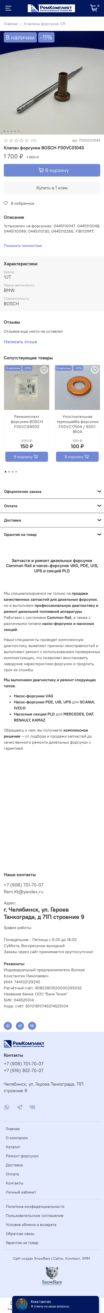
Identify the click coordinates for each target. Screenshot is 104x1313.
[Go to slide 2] (8, 131)
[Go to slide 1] (4, 131)
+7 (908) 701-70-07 (23, 885)
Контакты (14, 1182)
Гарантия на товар (22, 1242)
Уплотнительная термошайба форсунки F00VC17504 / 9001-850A (77, 424)
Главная (11, 23)
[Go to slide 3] (11, 131)
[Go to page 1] (5, 472)
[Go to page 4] (16, 472)
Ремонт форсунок (22, 1155)
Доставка (14, 1164)
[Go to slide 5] (18, 131)
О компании (17, 1137)
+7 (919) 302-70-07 (23, 1070)
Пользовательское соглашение (35, 1215)
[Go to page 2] (9, 472)
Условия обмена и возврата (31, 1224)
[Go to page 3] (12, 472)
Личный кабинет (21, 1192)
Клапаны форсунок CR (44, 23)
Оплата (12, 1173)
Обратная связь (20, 1233)
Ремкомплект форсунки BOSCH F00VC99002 (27, 421)
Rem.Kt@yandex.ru (23, 892)
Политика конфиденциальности (35, 1206)
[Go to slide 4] (15, 131)
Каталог (13, 1146)
